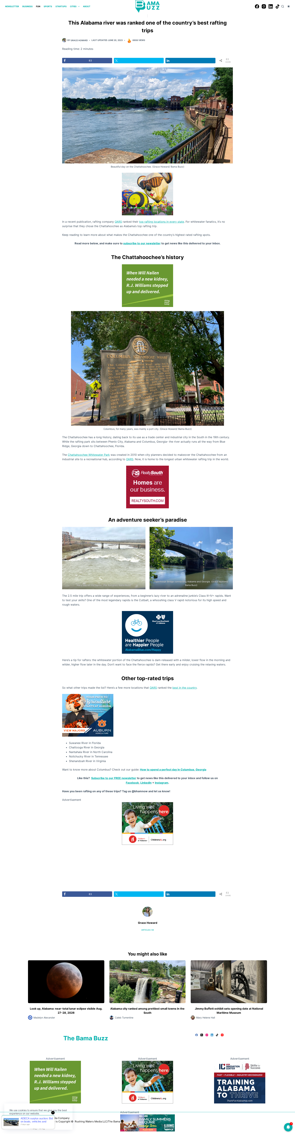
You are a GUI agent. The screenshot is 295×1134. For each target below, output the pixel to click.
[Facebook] (257, 6)
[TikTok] (277, 6)
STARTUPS (61, 6)
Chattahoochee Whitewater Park (89, 454)
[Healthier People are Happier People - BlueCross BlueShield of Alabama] (147, 632)
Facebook (132, 782)
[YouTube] (222, 1035)
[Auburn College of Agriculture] (87, 715)
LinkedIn (146, 782)
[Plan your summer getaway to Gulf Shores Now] (147, 1122)
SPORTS (48, 6)
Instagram (161, 782)
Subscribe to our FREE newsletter (113, 778)
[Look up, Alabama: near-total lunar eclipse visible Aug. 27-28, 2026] (66, 981)
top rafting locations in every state (161, 221)
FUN (38, 6)
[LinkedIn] (271, 6)
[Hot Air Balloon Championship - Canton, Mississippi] (147, 193)
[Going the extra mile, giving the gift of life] (147, 285)
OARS (118, 221)
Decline (33, 1121)
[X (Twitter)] (201, 1035)
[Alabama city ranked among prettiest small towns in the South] (147, 981)
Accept (16, 1121)
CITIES (73, 6)
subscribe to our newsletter (142, 243)
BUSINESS (27, 6)
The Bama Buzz (85, 1038)
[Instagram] (264, 6)
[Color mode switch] (288, 6)
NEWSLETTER (12, 6)
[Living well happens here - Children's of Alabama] (147, 823)
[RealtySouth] (147, 486)
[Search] (282, 6)
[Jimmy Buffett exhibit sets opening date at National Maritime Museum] (229, 981)
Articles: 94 (147, 930)
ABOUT (86, 6)
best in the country (184, 687)
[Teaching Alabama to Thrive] (239, 1081)
